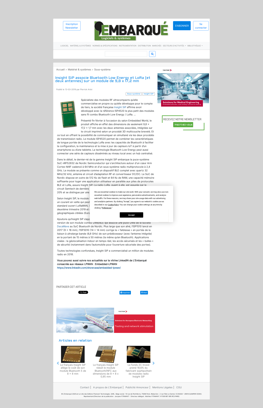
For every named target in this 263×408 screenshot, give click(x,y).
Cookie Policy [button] (113, 205)
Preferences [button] (106, 208)
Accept (131, 215)
